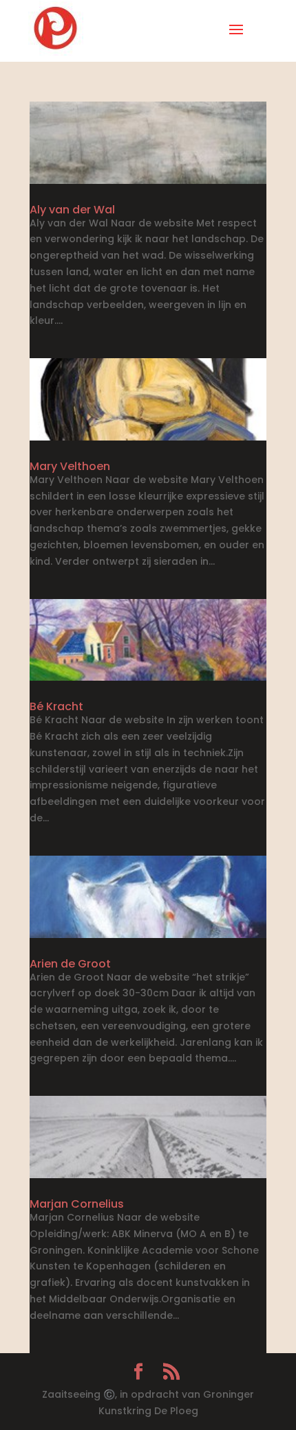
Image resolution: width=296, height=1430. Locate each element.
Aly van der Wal (72, 210)
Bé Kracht (56, 706)
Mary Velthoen (70, 466)
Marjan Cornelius (77, 1204)
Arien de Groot (70, 964)
